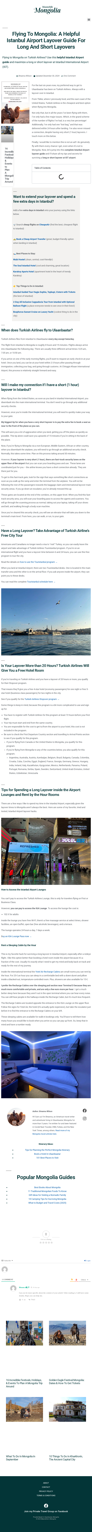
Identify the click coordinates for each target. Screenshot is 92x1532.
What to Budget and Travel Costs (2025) (47, 1203)
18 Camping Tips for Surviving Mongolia (47, 1199)
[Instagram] (85, 1118)
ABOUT (46, 1483)
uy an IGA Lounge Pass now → (17, 936)
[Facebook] (85, 1111)
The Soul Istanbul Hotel (24, 265)
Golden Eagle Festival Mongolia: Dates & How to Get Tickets (66, 1382)
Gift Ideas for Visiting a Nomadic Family (47, 1195)
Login (88, 1261)
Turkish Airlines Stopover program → (42, 699)
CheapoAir (44, 224)
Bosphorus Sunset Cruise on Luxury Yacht (33, 312)
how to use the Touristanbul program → (39, 562)
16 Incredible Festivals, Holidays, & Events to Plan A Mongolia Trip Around (24, 1383)
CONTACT (46, 1487)
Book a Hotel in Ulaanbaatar (47, 1154)
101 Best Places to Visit (47, 1158)
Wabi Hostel (19, 259)
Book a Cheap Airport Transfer (31, 239)
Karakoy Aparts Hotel (23, 271)
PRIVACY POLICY (46, 1491)
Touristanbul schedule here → (41, 581)
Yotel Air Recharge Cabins (47, 971)
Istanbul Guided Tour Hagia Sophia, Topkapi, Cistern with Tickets (44, 292)
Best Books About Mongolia (47, 1187)
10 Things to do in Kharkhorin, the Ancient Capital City (66, 1458)
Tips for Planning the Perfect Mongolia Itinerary (47, 1150)
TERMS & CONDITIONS (46, 1495)
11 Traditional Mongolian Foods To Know (47, 1191)
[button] (89, 20)
